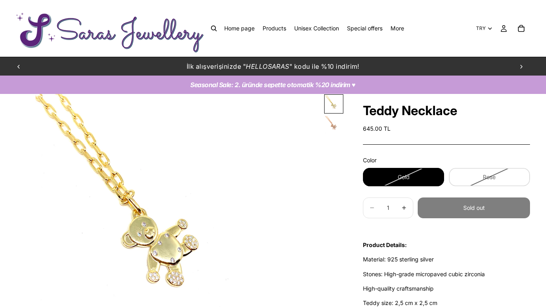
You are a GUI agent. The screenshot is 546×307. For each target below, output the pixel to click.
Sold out (474, 207)
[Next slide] (521, 66)
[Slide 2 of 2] (334, 125)
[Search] (214, 28)
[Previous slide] (19, 66)
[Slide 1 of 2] (334, 104)
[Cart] (521, 28)
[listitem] (397, 28)
